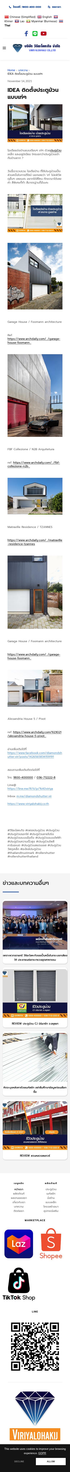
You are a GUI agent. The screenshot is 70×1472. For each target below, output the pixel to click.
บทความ (19, 1207)
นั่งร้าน (51, 1198)
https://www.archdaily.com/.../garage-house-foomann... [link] (34, 341)
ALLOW (51, 1461)
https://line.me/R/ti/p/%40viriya (30, 789)
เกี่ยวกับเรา (19, 1202)
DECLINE (19, 1461)
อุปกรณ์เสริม (51, 1211)
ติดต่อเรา (19, 1211)
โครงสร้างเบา (51, 1207)
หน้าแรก (18, 1189)
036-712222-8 (46, 777)
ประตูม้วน (55, 150)
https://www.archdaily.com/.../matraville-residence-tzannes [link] (35, 542)
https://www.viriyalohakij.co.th (28, 804)
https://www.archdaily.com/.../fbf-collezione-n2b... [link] (34, 464)
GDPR (42, 1453)
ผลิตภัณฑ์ (18, 1194)
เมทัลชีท (50, 1194)
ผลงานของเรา (19, 1198)
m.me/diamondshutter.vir (34, 796)
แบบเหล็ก (51, 1202)
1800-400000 (23, 777)
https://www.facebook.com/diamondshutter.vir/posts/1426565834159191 (35, 755)
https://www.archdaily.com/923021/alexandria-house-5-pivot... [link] (34, 734)
